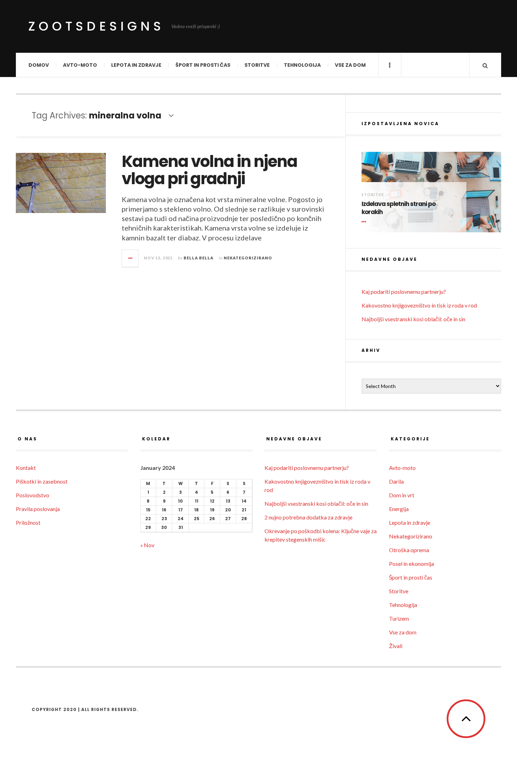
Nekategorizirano (248, 258)
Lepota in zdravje (136, 65)
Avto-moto (80, 65)
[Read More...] (130, 258)
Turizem (399, 618)
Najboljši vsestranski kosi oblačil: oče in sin (413, 319)
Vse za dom (350, 65)
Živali (395, 645)
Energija (399, 508)
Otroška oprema (409, 550)
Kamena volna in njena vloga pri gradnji (209, 170)
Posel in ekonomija (411, 563)
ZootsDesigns (96, 26)
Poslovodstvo (32, 495)
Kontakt (26, 467)
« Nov (147, 545)
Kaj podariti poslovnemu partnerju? (404, 291)
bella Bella (198, 258)
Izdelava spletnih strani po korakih (398, 208)
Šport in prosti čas (202, 65)
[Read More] (365, 221)
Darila (396, 481)
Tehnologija (302, 65)
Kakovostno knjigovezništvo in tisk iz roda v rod (419, 305)
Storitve (257, 65)
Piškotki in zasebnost (42, 481)
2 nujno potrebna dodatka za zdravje (308, 517)
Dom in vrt (401, 495)
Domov (38, 65)
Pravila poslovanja (38, 508)
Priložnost (28, 522)
